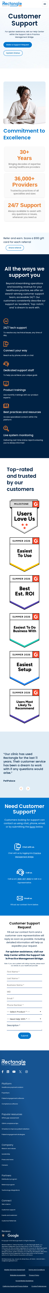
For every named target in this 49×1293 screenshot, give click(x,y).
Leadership (6, 1154)
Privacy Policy (34, 1275)
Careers (5, 1165)
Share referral (15, 247)
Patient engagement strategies (13, 1134)
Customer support (8, 1210)
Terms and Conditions (36, 1270)
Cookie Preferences (38, 1286)
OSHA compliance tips (10, 1123)
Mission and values (9, 1148)
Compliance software (10, 1104)
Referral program (8, 1185)
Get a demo (6, 1204)
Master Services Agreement (14, 1270)
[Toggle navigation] (44, 4)
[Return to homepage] (12, 4)
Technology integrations (11, 1190)
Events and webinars (9, 1215)
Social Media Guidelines (24, 1281)
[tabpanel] (24, 764)
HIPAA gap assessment (10, 1118)
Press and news (7, 1159)
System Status (13, 53)
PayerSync (6, 1093)
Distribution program (9, 1179)
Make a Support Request (17, 44)
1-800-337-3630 (23, 879)
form (32, 826)
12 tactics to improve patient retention (15, 1129)
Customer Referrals (9, 1221)
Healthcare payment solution (12, 1087)
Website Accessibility (18, 1275)
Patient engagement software (13, 1098)
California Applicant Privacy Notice (15, 1286)
